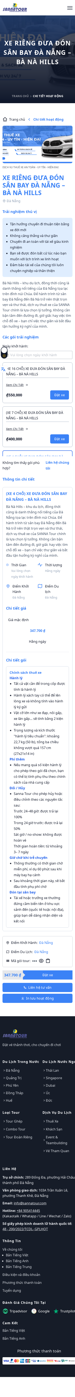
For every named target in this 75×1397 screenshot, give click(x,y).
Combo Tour (15, 1129)
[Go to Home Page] (14, 7)
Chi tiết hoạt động (48, 119)
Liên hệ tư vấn (40, 987)
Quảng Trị (13, 1078)
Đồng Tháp (14, 1093)
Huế (9, 1100)
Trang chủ (20, 96)
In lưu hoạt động (40, 998)
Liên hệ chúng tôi (57, 465)
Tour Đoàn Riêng (19, 1137)
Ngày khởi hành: (15, 346)
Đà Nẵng (13, 1070)
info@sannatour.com (30, 1203)
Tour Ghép (14, 1121)
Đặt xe (59, 395)
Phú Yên (12, 1085)
